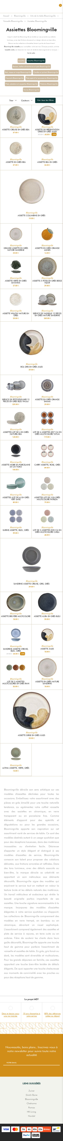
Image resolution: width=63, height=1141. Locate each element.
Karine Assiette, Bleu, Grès (16, 530)
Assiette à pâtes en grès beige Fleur (47, 282)
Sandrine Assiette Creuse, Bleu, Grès (15, 650)
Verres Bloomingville (31, 90)
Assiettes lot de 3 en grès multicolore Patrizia (47, 498)
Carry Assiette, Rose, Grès (47, 465)
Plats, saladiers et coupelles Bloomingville (21, 84)
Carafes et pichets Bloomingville (45, 72)
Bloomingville (20, 16)
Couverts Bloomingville (14, 78)
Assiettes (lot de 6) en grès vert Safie (16, 498)
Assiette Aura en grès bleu (47, 616)
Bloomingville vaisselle (12, 46)
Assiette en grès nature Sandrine (47, 683)
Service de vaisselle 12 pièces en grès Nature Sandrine (47, 314)
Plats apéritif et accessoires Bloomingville (42, 78)
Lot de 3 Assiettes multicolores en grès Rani (15, 683)
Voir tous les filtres (45, 100)
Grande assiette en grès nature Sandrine (16, 249)
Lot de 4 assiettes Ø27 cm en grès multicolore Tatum (47, 433)
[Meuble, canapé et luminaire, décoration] (31, 6)
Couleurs (25, 100)
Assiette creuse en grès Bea (15, 130)
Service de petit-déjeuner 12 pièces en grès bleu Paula (15, 400)
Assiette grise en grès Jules (31, 735)
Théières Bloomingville (49, 84)
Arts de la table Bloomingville (43, 16)
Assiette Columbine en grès (31, 215)
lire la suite (31, 53)
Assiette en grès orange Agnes (47, 249)
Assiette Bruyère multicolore (15, 616)
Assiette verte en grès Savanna (15, 282)
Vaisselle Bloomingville (13, 21)
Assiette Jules (47, 649)
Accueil (6, 16)
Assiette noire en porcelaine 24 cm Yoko (16, 466)
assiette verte (9, 50)
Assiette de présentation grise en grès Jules (47, 131)
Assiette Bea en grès (47, 162)
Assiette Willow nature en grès (16, 314)
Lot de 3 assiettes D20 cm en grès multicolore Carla (47, 531)
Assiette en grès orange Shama (47, 400)
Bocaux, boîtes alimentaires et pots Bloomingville (31, 66)
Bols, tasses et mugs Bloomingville (18, 72)
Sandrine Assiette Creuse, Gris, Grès (31, 584)
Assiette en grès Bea (16, 162)
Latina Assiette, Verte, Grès (15, 768)
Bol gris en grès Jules (32, 367)
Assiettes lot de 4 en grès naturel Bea (16, 433)
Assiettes (21, 60)
